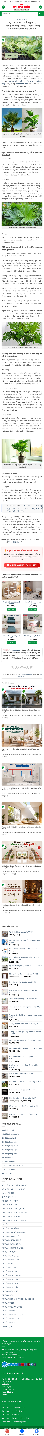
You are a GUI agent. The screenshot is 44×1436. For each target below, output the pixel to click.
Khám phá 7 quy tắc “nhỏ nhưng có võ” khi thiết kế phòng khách (20, 750)
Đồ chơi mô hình (8, 1130)
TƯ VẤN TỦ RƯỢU (9, 1323)
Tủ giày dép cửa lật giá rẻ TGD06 (11, 603)
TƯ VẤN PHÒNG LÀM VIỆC (12, 1279)
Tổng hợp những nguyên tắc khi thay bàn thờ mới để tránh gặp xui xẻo (21, 906)
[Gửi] (40, 14)
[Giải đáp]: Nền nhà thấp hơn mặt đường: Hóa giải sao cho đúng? (21, 711)
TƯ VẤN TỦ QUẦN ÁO (10, 1319)
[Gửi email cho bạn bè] (24, 667)
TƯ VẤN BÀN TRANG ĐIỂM (12, 1240)
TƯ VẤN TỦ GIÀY (8, 1311)
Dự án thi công (7, 1392)
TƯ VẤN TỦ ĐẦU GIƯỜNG (12, 1307)
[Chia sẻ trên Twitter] (20, 667)
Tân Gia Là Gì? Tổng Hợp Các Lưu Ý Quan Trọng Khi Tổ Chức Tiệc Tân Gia (24, 508)
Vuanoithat (16, 650)
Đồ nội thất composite (10, 1134)
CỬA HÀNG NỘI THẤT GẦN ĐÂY (14, 1185)
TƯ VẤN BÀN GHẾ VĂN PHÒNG (14, 1232)
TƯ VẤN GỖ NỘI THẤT (10, 1260)
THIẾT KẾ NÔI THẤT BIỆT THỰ (13, 1209)
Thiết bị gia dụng (8, 1169)
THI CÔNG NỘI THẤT (10, 1201)
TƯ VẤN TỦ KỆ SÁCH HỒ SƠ (13, 1315)
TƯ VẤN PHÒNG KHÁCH (11, 1275)
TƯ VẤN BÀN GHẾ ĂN (10, 1228)
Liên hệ (4, 1395)
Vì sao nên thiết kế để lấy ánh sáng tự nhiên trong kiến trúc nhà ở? (21, 828)
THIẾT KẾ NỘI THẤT (9, 1205)
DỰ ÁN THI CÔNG (9, 1193)
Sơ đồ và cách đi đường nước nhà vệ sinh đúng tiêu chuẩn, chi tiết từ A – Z (21, 789)
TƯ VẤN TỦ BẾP (8, 1303)
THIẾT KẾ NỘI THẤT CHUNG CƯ (14, 1213)
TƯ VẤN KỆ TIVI (8, 1264)
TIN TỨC (5, 1224)
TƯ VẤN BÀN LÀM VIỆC (11, 1236)
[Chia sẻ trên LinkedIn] (31, 667)
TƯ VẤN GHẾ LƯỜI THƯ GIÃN (13, 1248)
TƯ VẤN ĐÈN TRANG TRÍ (11, 1244)
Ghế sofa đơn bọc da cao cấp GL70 (32, 603)
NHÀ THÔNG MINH (9, 1197)
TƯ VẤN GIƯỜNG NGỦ (10, 1256)
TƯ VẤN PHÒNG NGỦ (10, 1283)
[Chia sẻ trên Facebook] (16, 667)
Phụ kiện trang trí (8, 1162)
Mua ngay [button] (11, 609)
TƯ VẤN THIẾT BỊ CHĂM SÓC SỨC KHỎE (18, 1299)
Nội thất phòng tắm (9, 1154)
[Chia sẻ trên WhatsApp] (12, 667)
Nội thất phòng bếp (9, 1142)
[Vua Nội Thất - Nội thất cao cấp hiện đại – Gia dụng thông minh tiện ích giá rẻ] (22, 7)
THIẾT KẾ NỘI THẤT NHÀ (11, 1217)
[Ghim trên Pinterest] (27, 667)
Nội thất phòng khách (10, 1146)
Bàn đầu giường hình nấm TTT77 (32, 637)
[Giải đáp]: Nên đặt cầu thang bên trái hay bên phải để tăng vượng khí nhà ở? (21, 867)
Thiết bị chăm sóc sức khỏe (12, 1165)
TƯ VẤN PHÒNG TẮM (10, 1287)
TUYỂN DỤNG (7, 1327)
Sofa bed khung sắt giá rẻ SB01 (11, 637)
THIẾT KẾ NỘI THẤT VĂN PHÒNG (14, 1221)
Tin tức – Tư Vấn (8, 1389)
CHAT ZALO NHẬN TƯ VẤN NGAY (23, 565)
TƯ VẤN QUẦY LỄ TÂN (10, 1291)
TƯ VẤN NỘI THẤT (22, 20)
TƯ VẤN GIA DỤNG (9, 1252)
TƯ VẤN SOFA (7, 1295)
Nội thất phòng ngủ (9, 1150)
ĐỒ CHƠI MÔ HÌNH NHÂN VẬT (13, 1189)
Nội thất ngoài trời (9, 1138)
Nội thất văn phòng (9, 1158)
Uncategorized (7, 1173)
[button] (3, 7)
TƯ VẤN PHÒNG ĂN (9, 1271)
